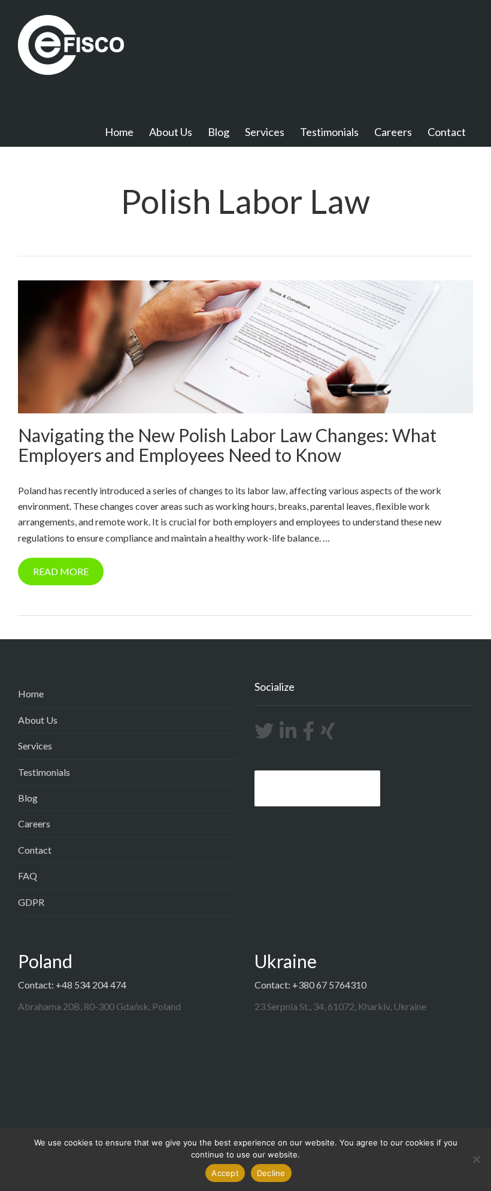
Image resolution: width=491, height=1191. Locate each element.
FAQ (27, 875)
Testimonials (329, 131)
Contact (447, 131)
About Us (170, 131)
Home (119, 131)
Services (264, 131)
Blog (218, 131)
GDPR (31, 902)
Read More (61, 571)
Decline (271, 1173)
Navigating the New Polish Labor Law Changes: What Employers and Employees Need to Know (227, 444)
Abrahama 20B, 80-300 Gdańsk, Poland (99, 1006)
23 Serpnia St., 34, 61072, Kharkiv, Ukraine (340, 1006)
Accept (225, 1173)
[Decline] (476, 1159)
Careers (393, 131)
